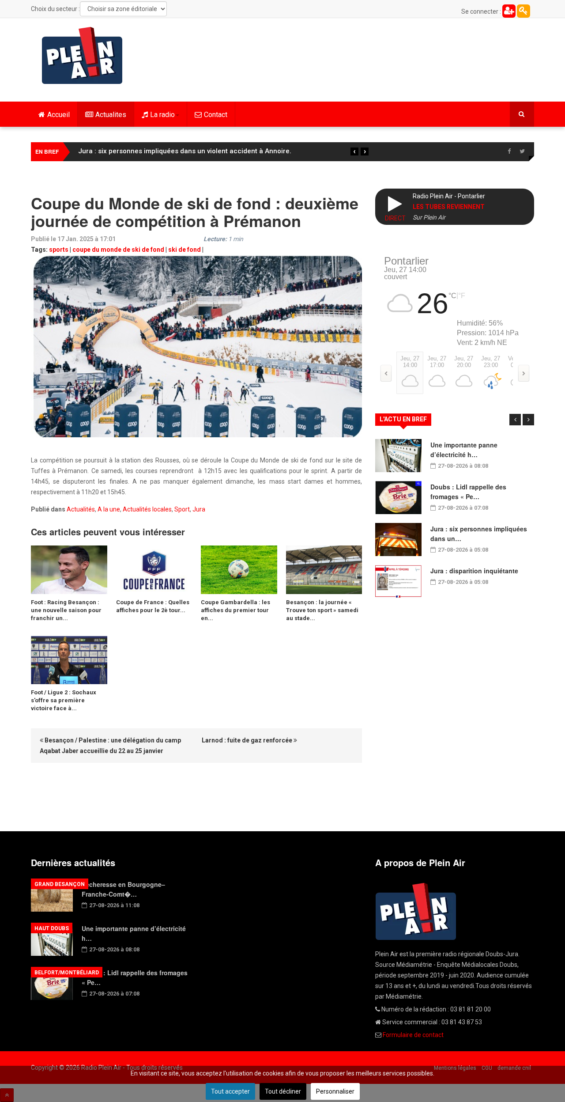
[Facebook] (509, 151)
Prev (515, 419)
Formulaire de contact (413, 1034)
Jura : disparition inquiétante (474, 570)
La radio (162, 114)
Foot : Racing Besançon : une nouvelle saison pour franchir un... (66, 610)
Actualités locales (147, 509)
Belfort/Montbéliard (66, 972)
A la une (109, 509)
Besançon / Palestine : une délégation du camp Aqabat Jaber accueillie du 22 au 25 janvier (110, 745)
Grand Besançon (59, 884)
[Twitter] (522, 151)
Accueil (58, 114)
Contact (215, 114)
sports (58, 249)
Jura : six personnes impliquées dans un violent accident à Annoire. (184, 151)
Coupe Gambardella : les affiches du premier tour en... (235, 610)
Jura (198, 509)
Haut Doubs (51, 928)
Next (528, 419)
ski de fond (184, 249)
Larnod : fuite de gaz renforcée (248, 740)
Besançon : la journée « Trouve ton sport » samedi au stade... (322, 610)
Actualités (81, 509)
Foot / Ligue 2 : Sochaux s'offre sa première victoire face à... (63, 700)
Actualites (110, 114)
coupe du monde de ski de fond (118, 249)
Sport (182, 509)
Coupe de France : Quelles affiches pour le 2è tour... (152, 606)
